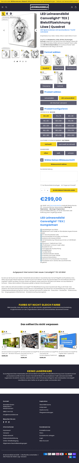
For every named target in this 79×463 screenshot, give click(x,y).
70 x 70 (58, 116)
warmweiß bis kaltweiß (67, 144)
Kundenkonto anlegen (47, 435)
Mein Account (44, 441)
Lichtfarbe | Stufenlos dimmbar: (54, 140)
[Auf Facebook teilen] (14, 61)
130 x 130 (58, 126)
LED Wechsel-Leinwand (58, 103)
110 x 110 (70, 121)
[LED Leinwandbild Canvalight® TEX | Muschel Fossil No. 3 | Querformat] (30, 340)
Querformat (59, 68)
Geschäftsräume (45, 405)
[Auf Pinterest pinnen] (20, 61)
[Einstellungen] (72, 7)
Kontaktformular (45, 430)
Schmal (60, 86)
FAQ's (41, 433)
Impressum (7, 430)
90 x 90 (46, 121)
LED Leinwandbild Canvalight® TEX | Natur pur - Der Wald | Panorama (11, 352)
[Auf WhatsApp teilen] (23, 61)
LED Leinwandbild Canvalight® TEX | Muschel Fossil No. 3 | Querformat (30, 353)
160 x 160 (58, 130)
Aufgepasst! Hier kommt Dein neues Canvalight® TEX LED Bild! (39, 272)
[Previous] (4, 30)
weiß (58, 153)
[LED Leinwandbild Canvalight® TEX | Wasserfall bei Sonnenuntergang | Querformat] (49, 340)
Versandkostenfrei (55, 205)
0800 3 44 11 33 (8, 412)
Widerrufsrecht (8, 435)
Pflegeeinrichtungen (46, 412)
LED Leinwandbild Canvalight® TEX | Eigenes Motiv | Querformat (68, 352)
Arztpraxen (43, 407)
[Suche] (6, 7)
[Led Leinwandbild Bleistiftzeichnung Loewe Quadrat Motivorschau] (16, 54)
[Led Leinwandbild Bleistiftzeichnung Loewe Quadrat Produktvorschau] (6, 54)
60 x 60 (46, 116)
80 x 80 (70, 116)
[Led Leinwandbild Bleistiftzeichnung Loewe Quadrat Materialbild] (25, 54)
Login (41, 438)
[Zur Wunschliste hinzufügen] (62, 346)
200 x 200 (70, 135)
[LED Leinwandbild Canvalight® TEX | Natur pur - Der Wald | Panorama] (11, 340)
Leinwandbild (49, 98)
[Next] (36, 30)
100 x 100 (58, 121)
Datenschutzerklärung (10, 438)
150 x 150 (46, 130)
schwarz (71, 153)
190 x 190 (58, 135)
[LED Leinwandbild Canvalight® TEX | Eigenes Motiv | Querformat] (68, 340)
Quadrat (46, 68)
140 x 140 (71, 126)
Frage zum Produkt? (69, 185)
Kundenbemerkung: (46, 169)
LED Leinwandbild (67, 98)
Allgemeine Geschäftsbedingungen (15, 443)
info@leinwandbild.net (10, 415)
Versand (6, 433)
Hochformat (71, 68)
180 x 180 (46, 135)
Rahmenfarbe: (44, 149)
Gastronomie (44, 410)
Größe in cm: (47, 112)
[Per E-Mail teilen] (26, 61)
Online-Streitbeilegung (10, 441)
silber (46, 153)
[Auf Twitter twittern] (17, 61)
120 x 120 (46, 126)
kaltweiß (48, 144)
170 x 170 (71, 130)
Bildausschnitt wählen (59, 164)
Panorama (46, 86)
